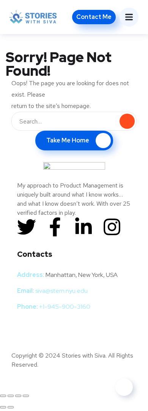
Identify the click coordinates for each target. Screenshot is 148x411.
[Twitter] (26, 226)
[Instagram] (111, 226)
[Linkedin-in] (83, 226)
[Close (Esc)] (26, 396)
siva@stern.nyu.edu (61, 291)
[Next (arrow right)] (11, 407)
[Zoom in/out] (3, 396)
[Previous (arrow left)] (3, 407)
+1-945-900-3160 (64, 307)
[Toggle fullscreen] (11, 396)
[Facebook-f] (55, 226)
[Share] (18, 396)
